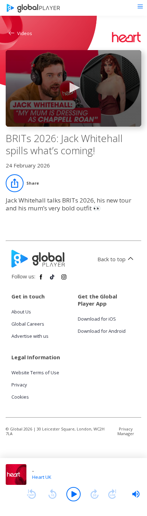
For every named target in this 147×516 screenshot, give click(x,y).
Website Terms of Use (35, 372)
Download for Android (102, 331)
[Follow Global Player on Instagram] (64, 280)
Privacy (19, 384)
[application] (73, 88)
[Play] (73, 494)
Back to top (111, 259)
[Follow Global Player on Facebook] (41, 280)
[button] (73, 88)
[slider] (136, 494)
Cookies (20, 397)
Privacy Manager (125, 431)
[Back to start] (31, 494)
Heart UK (41, 477)
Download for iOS (97, 319)
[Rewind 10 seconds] (52, 494)
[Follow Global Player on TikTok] (52, 280)
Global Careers (27, 324)
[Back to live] (112, 494)
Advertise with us (30, 336)
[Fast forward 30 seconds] (94, 494)
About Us (21, 311)
